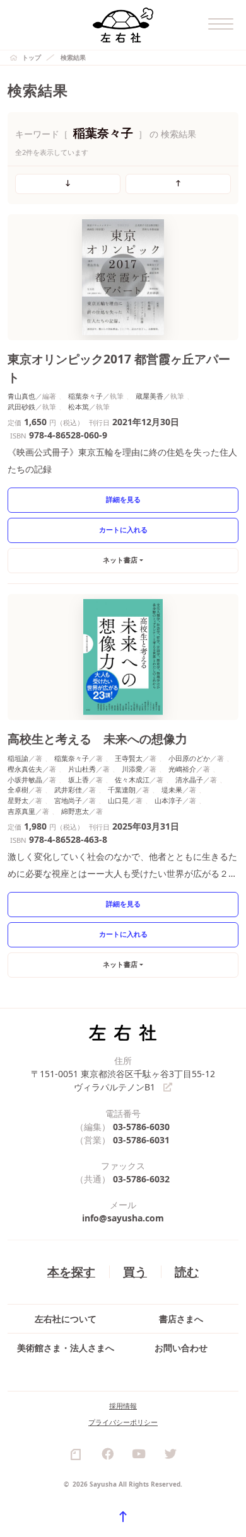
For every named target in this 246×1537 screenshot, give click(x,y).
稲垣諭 (18, 758)
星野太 (18, 800)
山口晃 (118, 800)
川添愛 (132, 769)
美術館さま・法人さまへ (65, 1348)
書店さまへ (181, 1319)
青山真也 (21, 396)
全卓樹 (18, 789)
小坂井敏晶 (25, 779)
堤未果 (171, 789)
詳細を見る (123, 499)
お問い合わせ (181, 1348)
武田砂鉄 (21, 406)
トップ (31, 57)
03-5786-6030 (141, 1127)
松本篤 (78, 406)
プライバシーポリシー (123, 1422)
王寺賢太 (129, 758)
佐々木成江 (132, 779)
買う (135, 1271)
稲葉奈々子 (85, 396)
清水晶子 (189, 779)
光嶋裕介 (182, 769)
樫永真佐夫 (25, 769)
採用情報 (123, 1405)
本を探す (71, 1271)
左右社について (66, 1319)
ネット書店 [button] (120, 559)
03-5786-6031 (141, 1140)
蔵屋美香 (149, 396)
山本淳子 (168, 800)
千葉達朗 (122, 789)
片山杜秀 (82, 769)
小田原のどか (189, 758)
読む (187, 1271)
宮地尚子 (68, 800)
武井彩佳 (68, 789)
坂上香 (78, 779)
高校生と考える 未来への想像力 (97, 738)
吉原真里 (21, 811)
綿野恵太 (75, 811)
